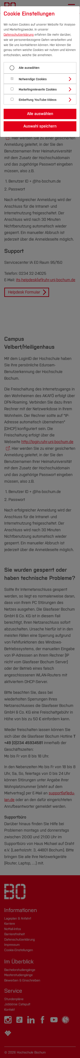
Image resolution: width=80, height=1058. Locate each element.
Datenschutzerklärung (19, 35)
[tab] (42, 78)
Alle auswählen (29, 68)
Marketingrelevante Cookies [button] (38, 89)
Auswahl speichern (40, 126)
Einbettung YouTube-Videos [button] (38, 100)
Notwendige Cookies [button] (33, 79)
